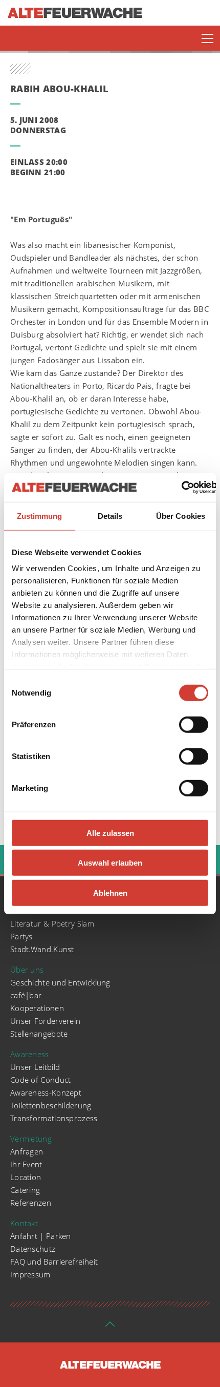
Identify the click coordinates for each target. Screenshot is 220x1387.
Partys (21, 936)
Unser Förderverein (45, 1021)
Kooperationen (37, 1008)
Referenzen (30, 1202)
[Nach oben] (110, 1327)
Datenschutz (32, 1249)
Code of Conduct (40, 1080)
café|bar (25, 995)
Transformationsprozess (54, 1118)
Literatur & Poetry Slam (52, 923)
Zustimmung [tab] (39, 515)
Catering (25, 1190)
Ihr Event (26, 1164)
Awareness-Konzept (45, 1092)
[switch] (193, 724)
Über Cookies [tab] (180, 515)
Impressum (30, 1274)
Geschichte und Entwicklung (60, 982)
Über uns (26, 969)
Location (25, 1177)
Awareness (29, 1054)
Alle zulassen (110, 832)
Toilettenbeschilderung (51, 1105)
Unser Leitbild (35, 1067)
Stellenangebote (39, 1033)
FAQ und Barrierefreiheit (54, 1261)
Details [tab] (110, 515)
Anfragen (26, 1151)
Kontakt (24, 1223)
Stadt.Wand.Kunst (42, 949)
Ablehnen (110, 892)
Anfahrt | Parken (40, 1236)
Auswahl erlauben (110, 862)
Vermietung (31, 1138)
